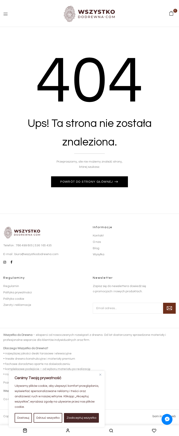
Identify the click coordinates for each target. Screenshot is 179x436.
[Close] (100, 374)
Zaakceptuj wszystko (81, 417)
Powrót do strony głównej (87, 181)
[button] (171, 13)
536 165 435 (43, 245)
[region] (57, 399)
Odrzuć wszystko (48, 417)
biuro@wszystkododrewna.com (36, 254)
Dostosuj (23, 417)
